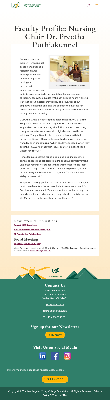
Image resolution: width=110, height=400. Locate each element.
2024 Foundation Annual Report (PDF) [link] (32, 229)
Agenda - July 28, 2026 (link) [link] (27, 243)
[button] (97, 7)
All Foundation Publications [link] (27, 234)
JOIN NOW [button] (55, 335)
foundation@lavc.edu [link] (40, 251)
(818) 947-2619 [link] (55, 304)
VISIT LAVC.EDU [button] (55, 379)
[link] (26, 5)
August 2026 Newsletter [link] (26, 225)
